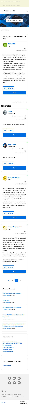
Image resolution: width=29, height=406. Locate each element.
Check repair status (8, 347)
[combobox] (14, 20)
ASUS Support (7, 365)
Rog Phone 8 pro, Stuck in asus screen (12, 293)
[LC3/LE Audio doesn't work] (23, 102)
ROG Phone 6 (7, 302)
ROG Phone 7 (5, 30)
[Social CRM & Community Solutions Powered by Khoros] (23, 403)
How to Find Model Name (10, 341)
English (5, 391)
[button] (5, 88)
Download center (7, 349)
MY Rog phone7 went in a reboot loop (12, 307)
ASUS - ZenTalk (9, 11)
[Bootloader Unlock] (26, 102)
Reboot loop (6, 300)
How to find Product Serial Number (12, 343)
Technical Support (8, 351)
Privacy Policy (17, 394)
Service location (7, 345)
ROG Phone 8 (7, 295)
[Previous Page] (9, 281)
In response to (20, 116)
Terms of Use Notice (6, 394)
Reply (14, 92)
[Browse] (2, 11)
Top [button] (4, 402)
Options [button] (27, 30)
